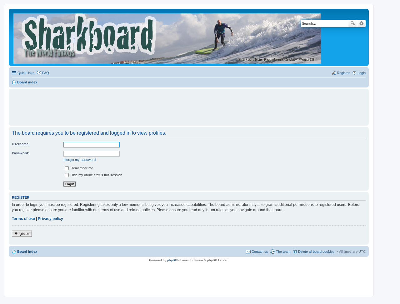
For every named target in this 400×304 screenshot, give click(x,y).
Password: (20, 153)
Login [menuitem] (362, 73)
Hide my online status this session (96, 175)
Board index (27, 251)
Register (22, 234)
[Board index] (167, 37)
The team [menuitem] (283, 251)
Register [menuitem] (343, 73)
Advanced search (361, 23)
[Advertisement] (188, 104)
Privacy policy (50, 219)
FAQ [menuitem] (45, 73)
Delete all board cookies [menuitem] (316, 251)
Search (352, 23)
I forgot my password (79, 160)
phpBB (172, 260)
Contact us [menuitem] (260, 251)
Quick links (26, 73)
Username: (21, 144)
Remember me (81, 168)
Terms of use (23, 219)
